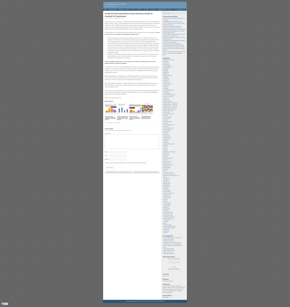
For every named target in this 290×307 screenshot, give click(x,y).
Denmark (165, 99)
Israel (164, 147)
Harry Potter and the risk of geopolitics (172, 244)
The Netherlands (167, 212)
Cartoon (165, 80)
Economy (165, 112)
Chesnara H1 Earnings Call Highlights (171, 43)
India (164, 140)
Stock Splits (166, 204)
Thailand (165, 210)
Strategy (110, 122)
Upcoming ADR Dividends (169, 226)
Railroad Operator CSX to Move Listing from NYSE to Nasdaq (146, 172)
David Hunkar (110, 18)
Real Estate (166, 185)
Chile (164, 86)
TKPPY (111, 67)
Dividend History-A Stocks (169, 107)
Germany (165, 131)
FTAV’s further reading (168, 241)
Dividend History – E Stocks (169, 104)
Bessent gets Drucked (168, 239)
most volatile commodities (152, 49)
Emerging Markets (167, 113)
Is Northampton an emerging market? (172, 242)
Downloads (121, 9)
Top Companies (166, 215)
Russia (164, 188)
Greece (165, 134)
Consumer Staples (167, 96)
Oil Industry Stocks (167, 172)
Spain (164, 199)
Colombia (165, 91)
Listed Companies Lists (179, 9)
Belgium (165, 72)
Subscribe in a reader (168, 281)
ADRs (164, 61)
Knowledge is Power (168, 151)
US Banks (165, 229)
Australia (165, 67)
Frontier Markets (167, 128)
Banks (164, 71)
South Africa (166, 196)
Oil (164, 171)
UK (164, 223)
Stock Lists (153, 9)
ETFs (164, 115)
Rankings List (166, 183)
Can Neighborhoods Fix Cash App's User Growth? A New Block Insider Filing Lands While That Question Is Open (173, 23)
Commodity (166, 93)
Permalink (118, 122)
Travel (164, 221)
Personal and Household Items (170, 175)
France (164, 126)
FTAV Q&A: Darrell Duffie (169, 253)
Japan (164, 150)
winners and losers (141, 54)
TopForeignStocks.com (115, 4)
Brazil (164, 77)
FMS (148, 92)
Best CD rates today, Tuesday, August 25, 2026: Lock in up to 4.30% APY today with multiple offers (174, 53)
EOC (106, 92)
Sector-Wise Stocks (167, 193)
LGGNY (124, 92)
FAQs (164, 120)
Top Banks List (166, 213)
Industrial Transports (168, 144)
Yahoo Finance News (170, 16)
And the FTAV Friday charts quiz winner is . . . (173, 237)
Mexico (165, 155)
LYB (113, 94)
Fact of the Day (166, 117)
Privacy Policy (166, 297)
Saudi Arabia (166, 190)
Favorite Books (166, 121)
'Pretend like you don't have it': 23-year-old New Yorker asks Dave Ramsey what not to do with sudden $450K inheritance (174, 31)
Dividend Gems (166, 101)
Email (106, 155)
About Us (139, 9)
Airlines (165, 63)
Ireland (165, 145)
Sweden (165, 207)
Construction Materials (168, 94)
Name (106, 152)
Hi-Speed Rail (166, 137)
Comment (114, 122)
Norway (165, 169)
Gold (164, 132)
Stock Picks (166, 202)
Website (107, 159)
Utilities (165, 231)
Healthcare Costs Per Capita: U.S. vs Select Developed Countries (119, 172)
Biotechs (165, 74)
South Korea (166, 197)
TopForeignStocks (167, 218)
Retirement (166, 186)
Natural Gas (166, 163)
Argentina (165, 64)
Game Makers (166, 129)
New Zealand (166, 167)
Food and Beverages (168, 125)
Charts (164, 82)
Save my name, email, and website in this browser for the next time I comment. (126, 163)
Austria (165, 69)
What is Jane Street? (168, 252)
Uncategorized (166, 224)
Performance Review (168, 174)
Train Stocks (166, 220)
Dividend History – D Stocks (169, 102)
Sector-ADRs (166, 191)
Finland (165, 123)
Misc (164, 156)
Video (164, 232)
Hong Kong (165, 139)
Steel (164, 201)
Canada (165, 79)
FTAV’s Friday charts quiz (169, 250)
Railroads (165, 182)
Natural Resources (167, 164)
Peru (164, 177)
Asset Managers (167, 66)
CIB (114, 76)
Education (146, 9)
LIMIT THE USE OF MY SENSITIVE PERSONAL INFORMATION (151, 301)
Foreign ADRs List (112, 9)
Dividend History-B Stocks (169, 109)
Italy (164, 148)
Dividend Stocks (167, 110)
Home (105, 9)
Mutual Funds (166, 161)
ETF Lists (133, 9)
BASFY (124, 94)
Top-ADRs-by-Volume (168, 217)
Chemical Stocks (167, 83)
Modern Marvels (167, 158)
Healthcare (165, 136)
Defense (165, 98)
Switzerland (166, 209)
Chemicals (165, 85)
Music (164, 159)
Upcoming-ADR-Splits (168, 228)
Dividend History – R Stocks (169, 105)
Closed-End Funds (167, 90)
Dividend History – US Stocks (165, 9)
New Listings (166, 166)
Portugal (165, 180)
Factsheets (165, 118)
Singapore (165, 194)
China (164, 88)
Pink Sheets (166, 178)
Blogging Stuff (166, 75)
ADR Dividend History (168, 59)
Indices (128, 9)
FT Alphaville (168, 236)
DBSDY (119, 83)
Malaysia (165, 153)
